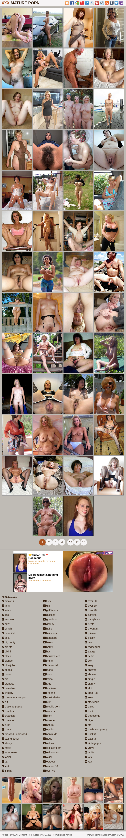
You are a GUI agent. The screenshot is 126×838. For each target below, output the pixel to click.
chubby (8, 692)
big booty (9, 642)
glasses (50, 614)
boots (7, 674)
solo (90, 697)
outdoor (50, 761)
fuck (48, 601)
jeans (49, 670)
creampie (9, 715)
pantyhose (93, 619)
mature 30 (52, 766)
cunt (7, 725)
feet (6, 766)
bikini (7, 651)
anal (7, 605)
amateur (9, 601)
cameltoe (9, 688)
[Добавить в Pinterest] (97, 3)
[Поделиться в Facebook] (72, 3)
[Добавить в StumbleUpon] (107, 3)
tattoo (90, 706)
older (49, 757)
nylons (50, 743)
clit (6, 702)
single (91, 679)
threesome (93, 715)
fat (5, 761)
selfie (90, 656)
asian (7, 610)
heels (49, 642)
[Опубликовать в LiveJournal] (92, 3)
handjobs (51, 637)
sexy (90, 665)
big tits (8, 647)
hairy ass (51, 633)
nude (49, 738)
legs (48, 683)
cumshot (9, 720)
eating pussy (11, 738)
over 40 (50, 770)
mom (49, 715)
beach (8, 628)
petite (90, 624)
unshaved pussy (97, 729)
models (50, 711)
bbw (7, 624)
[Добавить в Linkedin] (87, 3)
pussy (91, 637)
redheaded (94, 647)
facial (7, 757)
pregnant (92, 628)
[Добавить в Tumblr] (112, 3)
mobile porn (53, 706)
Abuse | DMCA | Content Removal (19, 834)
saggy (91, 651)
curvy (7, 729)
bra (6, 679)
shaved (91, 670)
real (89, 642)
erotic (7, 747)
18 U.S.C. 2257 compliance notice (54, 834)
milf (48, 702)
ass (6, 614)
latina (49, 679)
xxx (89, 761)
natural (50, 725)
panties (91, 614)
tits (89, 725)
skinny (91, 683)
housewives (53, 656)
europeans (10, 752)
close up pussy (13, 706)
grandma (51, 619)
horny (49, 647)
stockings (93, 702)
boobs (8, 670)
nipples (50, 729)
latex (49, 674)
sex (89, 660)
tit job (90, 720)
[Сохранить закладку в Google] (77, 3)
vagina (91, 738)
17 (77, 542)
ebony (8, 743)
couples (9, 711)
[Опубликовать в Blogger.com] (67, 3)
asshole (9, 619)
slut (89, 688)
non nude (51, 734)
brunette (9, 683)
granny (50, 624)
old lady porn (53, 747)
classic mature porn (15, 697)
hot (48, 651)
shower (91, 674)
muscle (50, 720)
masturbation (53, 697)
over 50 (92, 601)
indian (49, 660)
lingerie (50, 692)
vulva (90, 747)
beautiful (9, 633)
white (90, 752)
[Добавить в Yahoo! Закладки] (121, 3)
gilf (48, 605)
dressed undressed (15, 734)
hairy (49, 628)
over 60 (92, 605)
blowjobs (9, 665)
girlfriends (52, 610)
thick (90, 711)
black (7, 656)
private (91, 633)
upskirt (91, 734)
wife (90, 757)
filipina (8, 770)
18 (83, 542)
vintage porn (94, 743)
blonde (8, 660)
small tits (92, 692)
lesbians (51, 688)
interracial (52, 665)
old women (52, 752)
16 (70, 542)
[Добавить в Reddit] (102, 3)
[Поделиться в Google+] (82, 3)
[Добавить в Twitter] (116, 3)
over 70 (92, 610)
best (7, 637)
